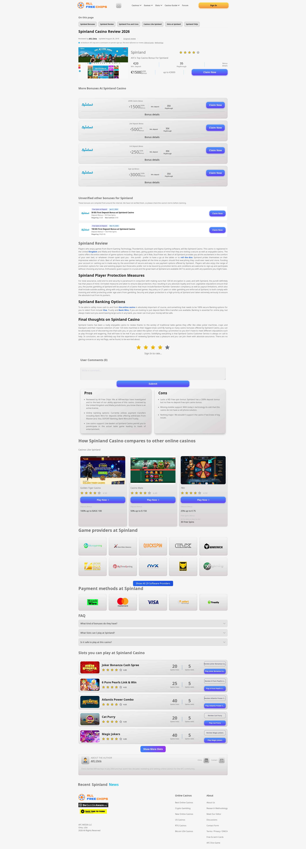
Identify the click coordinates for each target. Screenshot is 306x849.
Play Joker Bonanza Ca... (215, 671)
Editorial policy (149, 43)
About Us (211, 802)
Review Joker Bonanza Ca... (215, 664)
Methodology (159, 43)
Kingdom (93, 251)
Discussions (212, 819)
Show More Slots (153, 749)
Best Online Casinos (184, 802)
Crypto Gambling (183, 808)
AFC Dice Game (213, 842)
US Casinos (180, 819)
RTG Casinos (180, 825)
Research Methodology (217, 808)
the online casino (127, 307)
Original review (129, 38)
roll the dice (186, 257)
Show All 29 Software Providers (153, 583)
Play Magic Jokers (215, 740)
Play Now (102, 499)
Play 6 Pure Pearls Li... (215, 688)
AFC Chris (93, 38)
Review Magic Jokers (214, 733)
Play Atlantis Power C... (214, 706)
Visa (105, 310)
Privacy (217, 831)
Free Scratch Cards (215, 837)
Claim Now (209, 72)
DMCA (225, 831)
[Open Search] (118, 5)
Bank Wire (124, 310)
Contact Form (213, 825)
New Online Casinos (184, 814)
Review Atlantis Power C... (215, 698)
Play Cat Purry (215, 723)
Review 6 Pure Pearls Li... (215, 681)
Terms (209, 831)
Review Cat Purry (215, 715)
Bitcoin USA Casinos (184, 831)
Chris (200, 760)
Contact (214, 760)
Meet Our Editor (214, 814)
